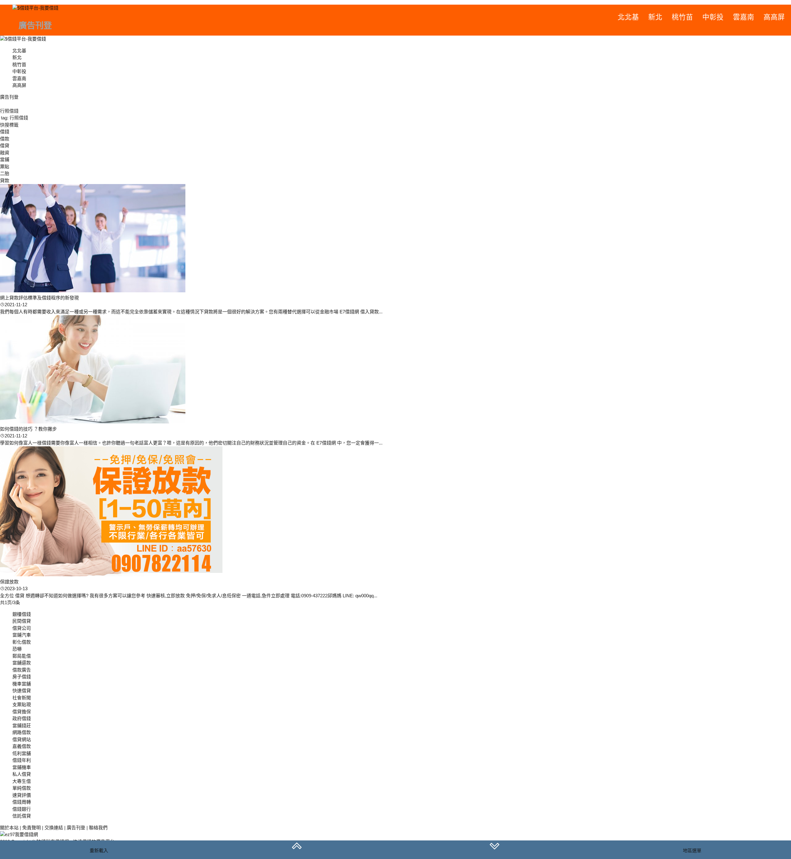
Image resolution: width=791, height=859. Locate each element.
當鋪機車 (21, 767)
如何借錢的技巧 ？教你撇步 (28, 429)
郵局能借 (21, 656)
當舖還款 (21, 662)
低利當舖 (21, 753)
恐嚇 (17, 648)
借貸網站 (21, 739)
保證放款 (9, 581)
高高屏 (774, 17)
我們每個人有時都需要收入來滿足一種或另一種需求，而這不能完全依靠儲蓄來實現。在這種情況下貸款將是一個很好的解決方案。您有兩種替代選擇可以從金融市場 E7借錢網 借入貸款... (191, 311)
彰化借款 (21, 642)
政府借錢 (21, 718)
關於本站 (9, 827)
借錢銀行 (21, 809)
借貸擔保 (21, 711)
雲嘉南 (743, 17)
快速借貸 (21, 690)
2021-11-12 (16, 304)
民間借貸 (21, 621)
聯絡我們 (98, 827)
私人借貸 (21, 774)
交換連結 (53, 827)
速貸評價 (21, 795)
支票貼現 (21, 704)
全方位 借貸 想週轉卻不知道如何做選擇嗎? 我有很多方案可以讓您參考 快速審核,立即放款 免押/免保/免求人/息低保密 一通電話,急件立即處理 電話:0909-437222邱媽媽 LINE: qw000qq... (188, 595)
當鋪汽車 (21, 635)
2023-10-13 (16, 588)
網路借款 (21, 732)
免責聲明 (31, 827)
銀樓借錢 (21, 614)
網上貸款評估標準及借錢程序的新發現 (39, 297)
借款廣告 (21, 669)
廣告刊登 (76, 827)
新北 (655, 17)
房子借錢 (21, 676)
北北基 (628, 17)
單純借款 (21, 788)
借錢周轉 (21, 802)
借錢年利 (21, 760)
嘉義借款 (21, 746)
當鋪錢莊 (21, 725)
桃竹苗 (682, 17)
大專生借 (21, 781)
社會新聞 (21, 697)
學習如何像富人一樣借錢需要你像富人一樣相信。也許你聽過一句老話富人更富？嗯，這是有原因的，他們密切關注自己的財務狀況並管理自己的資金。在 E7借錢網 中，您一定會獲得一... (191, 442)
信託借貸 (21, 815)
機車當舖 (21, 683)
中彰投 (713, 17)
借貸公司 (21, 628)
